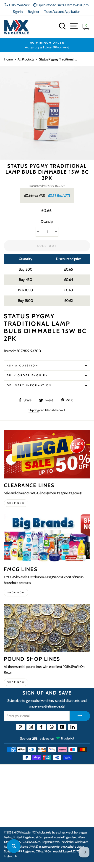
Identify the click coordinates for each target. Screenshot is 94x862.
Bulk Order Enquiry (27, 375)
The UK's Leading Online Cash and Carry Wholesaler (45, 773)
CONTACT (12, 818)
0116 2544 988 (19, 5)
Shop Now (16, 682)
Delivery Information (29, 385)
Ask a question (22, 365)
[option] (47, 45)
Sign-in (18, 11)
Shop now (16, 503)
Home (8, 59)
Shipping (34, 410)
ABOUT (10, 804)
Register (33, 11)
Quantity (47, 221)
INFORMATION (16, 789)
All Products (26, 59)
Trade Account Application (62, 11)
